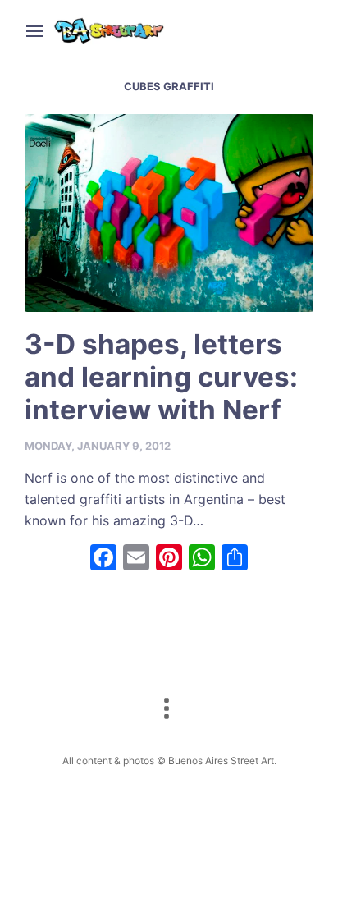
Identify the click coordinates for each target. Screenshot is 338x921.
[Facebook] (103, 559)
